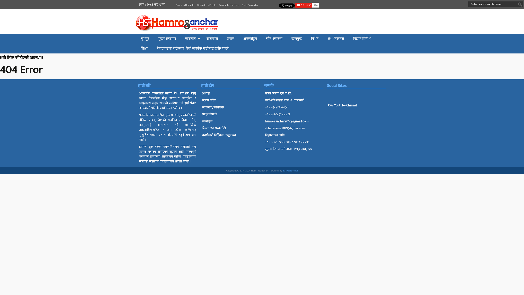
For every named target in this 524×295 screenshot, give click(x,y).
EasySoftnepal (290, 171)
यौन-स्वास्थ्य (274, 39)
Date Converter (250, 5)
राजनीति (212, 39)
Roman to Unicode (229, 5)
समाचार (190, 39)
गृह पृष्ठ (145, 39)
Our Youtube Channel (342, 105)
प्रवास (230, 39)
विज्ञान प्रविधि (362, 39)
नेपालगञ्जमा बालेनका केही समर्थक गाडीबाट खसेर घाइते (193, 48)
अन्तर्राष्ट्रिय (250, 39)
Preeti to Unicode (185, 5)
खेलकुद (296, 39)
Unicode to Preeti (206, 5)
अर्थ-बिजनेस (336, 39)
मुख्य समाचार (167, 39)
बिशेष (314, 39)
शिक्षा (144, 48)
